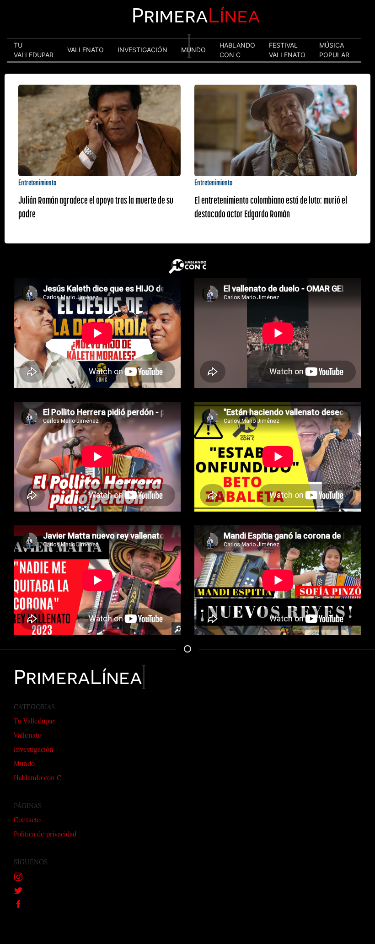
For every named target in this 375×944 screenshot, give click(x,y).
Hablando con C (37, 778)
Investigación (34, 750)
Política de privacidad (45, 834)
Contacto (27, 820)
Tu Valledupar (34, 721)
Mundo (24, 764)
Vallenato (28, 736)
